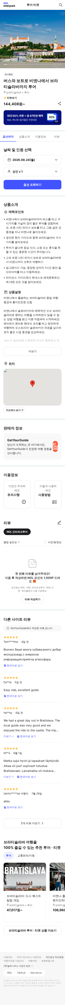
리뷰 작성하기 (32, 599)
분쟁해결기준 (47, 960)
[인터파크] (8, 5)
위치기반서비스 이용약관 (29, 957)
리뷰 (57, 136)
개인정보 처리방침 (55, 957)
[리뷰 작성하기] (59, 523)
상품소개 (24, 136)
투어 (8, 855)
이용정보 (40, 136)
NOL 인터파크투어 (17, 531)
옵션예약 (8, 136)
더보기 (33, 351)
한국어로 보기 (15, 665)
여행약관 (32, 960)
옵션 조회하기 (32, 184)
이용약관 (8, 957)
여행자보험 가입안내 (14, 960)
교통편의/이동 (26, 855)
